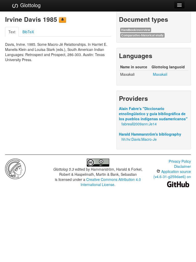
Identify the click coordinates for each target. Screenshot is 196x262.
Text (11, 31)
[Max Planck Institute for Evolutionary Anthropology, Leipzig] (15, 168)
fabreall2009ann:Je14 (139, 123)
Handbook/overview (135, 30)
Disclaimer (182, 166)
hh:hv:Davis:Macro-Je (139, 139)
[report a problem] (62, 20)
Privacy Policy (180, 161)
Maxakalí (160, 74)
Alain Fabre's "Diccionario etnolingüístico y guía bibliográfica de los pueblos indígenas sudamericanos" (153, 113)
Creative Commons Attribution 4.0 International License (111, 182)
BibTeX (28, 31)
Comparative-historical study (142, 35)
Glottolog (30, 5)
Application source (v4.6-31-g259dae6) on (172, 174)
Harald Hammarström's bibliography (150, 134)
